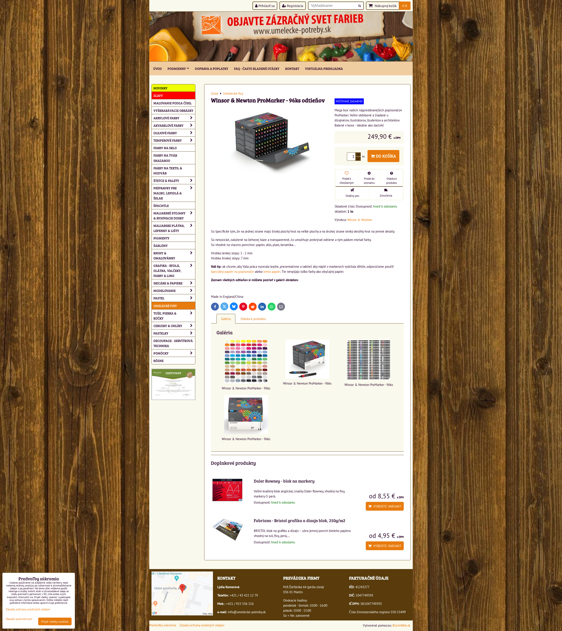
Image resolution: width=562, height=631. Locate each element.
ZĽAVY (158, 95)
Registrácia (294, 6)
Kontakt (292, 68)
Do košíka (385, 156)
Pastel (158, 298)
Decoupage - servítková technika (173, 343)
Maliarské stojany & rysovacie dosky (169, 215)
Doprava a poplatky (211, 68)
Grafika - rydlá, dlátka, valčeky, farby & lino (167, 270)
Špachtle (161, 205)
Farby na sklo (165, 147)
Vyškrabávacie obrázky (173, 110)
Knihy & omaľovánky (164, 255)
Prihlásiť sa (266, 6)
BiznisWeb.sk (401, 625)
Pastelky (160, 333)
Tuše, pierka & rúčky (165, 315)
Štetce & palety (166, 180)
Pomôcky (161, 353)
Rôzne (158, 360)
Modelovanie (164, 290)
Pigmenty (161, 238)
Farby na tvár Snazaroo (165, 158)
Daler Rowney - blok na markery (284, 481)
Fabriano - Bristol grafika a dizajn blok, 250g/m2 (299, 520)
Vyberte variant (386, 506)
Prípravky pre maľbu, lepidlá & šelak (167, 193)
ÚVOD (157, 68)
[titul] (281, 60)
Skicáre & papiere (167, 283)
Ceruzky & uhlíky (167, 325)
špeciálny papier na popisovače (232, 271)
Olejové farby (165, 132)
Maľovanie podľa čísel (172, 103)
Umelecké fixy (165, 305)
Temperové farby (167, 140)
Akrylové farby (166, 118)
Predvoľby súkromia (162, 625)
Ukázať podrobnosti (19, 619)
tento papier (271, 271)
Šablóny (160, 245)
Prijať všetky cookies (54, 621)
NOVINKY (160, 88)
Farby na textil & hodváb (167, 170)
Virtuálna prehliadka (324, 68)
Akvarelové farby (168, 125)
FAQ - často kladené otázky (256, 68)
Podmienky (177, 68)
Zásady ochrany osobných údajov (201, 625)
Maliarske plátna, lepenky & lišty (169, 228)
